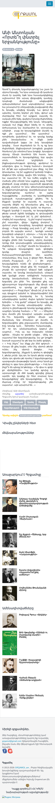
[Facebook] (5, 751)
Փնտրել (42, 402)
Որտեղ (30, 402)
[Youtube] (10, 751)
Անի (6, 402)
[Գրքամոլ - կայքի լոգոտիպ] (24, 15)
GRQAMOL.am (22, 767)
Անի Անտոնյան (31, 408)
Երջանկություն (11, 408)
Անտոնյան (17, 402)
